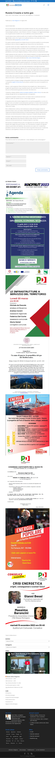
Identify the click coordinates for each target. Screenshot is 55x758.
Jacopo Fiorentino (30, 756)
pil (15, 740)
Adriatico (8, 732)
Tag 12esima (9, 683)
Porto (18, 740)
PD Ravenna (8, 693)
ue (16, 743)
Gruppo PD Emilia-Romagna (12, 697)
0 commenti (37, 15)
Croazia (13, 734)
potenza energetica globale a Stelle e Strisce (30, 92)
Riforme (7, 743)
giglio (21, 736)
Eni (21, 734)
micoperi (21, 738)
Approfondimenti (10, 687)
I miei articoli (22, 15)
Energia (17, 734)
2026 (7, 678)
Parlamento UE (9, 701)
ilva (12, 738)
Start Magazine (29, 15)
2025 (7, 681)
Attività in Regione (13, 749)
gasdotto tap (15, 736)
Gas (11, 736)
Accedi (31, 731)
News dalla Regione (13, 676)
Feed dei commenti (34, 736)
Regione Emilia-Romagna (11, 704)
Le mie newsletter (40, 749)
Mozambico (8, 740)
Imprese (16, 738)
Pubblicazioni (31, 749)
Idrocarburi (8, 738)
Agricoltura (13, 732)
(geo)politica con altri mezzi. (22, 39)
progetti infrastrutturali (17, 82)
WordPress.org (33, 738)
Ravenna (22, 740)
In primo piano (9, 685)
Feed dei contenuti (34, 734)
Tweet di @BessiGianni (11, 635)
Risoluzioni (13, 743)
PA (12, 740)
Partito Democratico (10, 699)
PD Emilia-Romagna (10, 695)
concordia (8, 734)
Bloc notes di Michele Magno (33, 57)
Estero (7, 736)
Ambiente (19, 732)
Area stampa (15, 15)
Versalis (20, 743)
